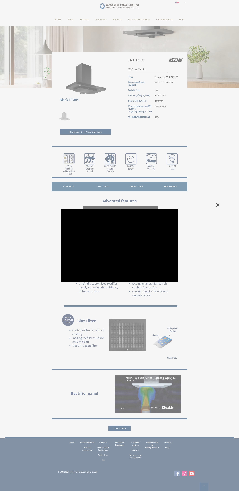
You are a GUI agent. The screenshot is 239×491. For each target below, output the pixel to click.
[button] (217, 205)
